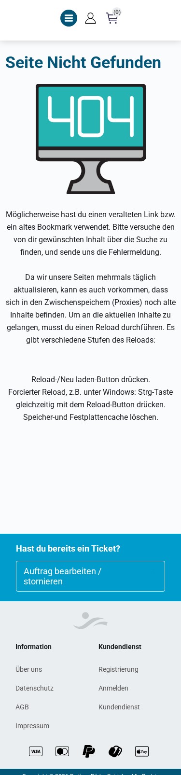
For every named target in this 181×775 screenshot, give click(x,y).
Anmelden (113, 688)
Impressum (32, 726)
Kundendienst (119, 707)
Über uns (28, 669)
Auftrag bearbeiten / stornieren (62, 576)
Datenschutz (34, 688)
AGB (22, 707)
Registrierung (118, 669)
